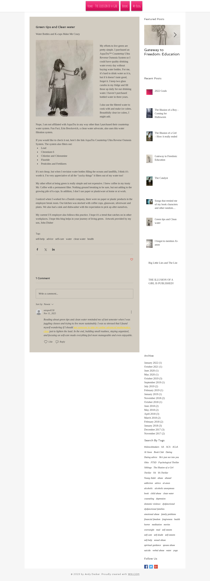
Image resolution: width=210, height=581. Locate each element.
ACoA (175, 447)
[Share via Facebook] (37, 249)
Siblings (148, 467)
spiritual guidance (152, 545)
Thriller (147, 473)
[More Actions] (131, 312)
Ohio (146, 462)
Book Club (159, 452)
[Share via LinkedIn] (53, 249)
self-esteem (170, 535)
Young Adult (150, 478)
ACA (168, 447)
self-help (40, 239)
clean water (79, 239)
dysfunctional (168, 504)
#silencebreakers (151, 447)
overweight (149, 530)
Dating (169, 452)
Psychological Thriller (168, 462)
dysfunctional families (154, 509)
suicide (147, 550)
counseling (149, 498)
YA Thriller (163, 473)
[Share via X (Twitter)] (45, 249)
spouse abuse (169, 545)
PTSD (153, 462)
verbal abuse (158, 550)
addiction (148, 483)
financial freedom (152, 519)
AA (162, 447)
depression (161, 498)
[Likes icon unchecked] (46, 342)
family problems (168, 514)
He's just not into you (169, 457)
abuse (160, 478)
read (158, 530)
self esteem (167, 530)
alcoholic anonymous (164, 488)
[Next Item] (175, 35)
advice (50, 239)
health (90, 239)
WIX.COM (133, 574)
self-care (59, 239)
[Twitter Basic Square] (151, 567)
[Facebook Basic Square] (146, 567)
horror (147, 524)
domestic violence (152, 504)
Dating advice (150, 457)
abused (168, 478)
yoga (175, 550)
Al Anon (148, 452)
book (146, 493)
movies (167, 524)
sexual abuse (160, 540)
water (69, 239)
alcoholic (148, 488)
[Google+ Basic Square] (156, 567)
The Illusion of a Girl (163, 467)
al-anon (166, 483)
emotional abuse (151, 514)
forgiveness (167, 519)
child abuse (156, 493)
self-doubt (158, 535)
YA (154, 473)
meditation (157, 524)
